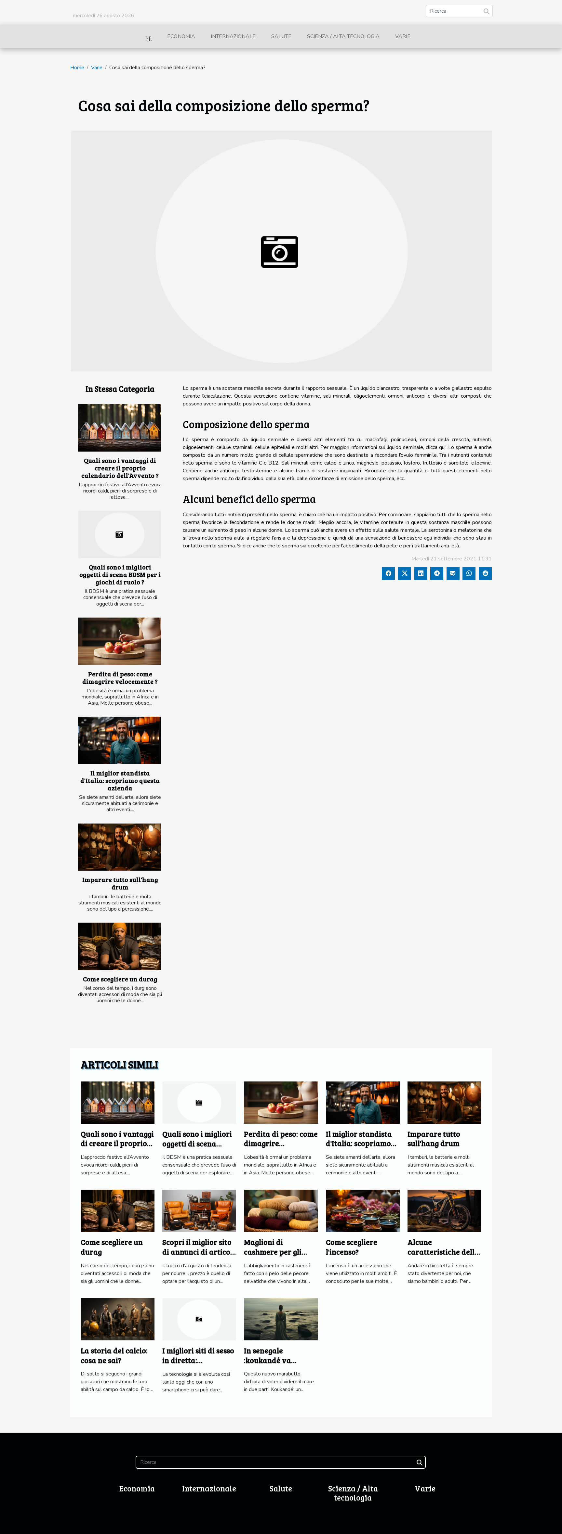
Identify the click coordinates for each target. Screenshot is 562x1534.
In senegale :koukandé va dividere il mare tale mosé (279, 1365)
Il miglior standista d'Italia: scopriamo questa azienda (120, 780)
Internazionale (233, 36)
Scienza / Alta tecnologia (343, 36)
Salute (281, 36)
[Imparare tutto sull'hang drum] (119, 847)
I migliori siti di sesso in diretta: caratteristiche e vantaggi (198, 1365)
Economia (181, 36)
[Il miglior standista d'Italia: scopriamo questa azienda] (119, 740)
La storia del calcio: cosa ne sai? (114, 1355)
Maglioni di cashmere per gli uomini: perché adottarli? (272, 1256)
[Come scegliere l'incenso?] (363, 1210)
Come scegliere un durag (120, 979)
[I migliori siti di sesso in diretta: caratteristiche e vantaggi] (199, 1319)
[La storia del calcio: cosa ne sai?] (117, 1319)
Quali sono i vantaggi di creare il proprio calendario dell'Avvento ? (120, 467)
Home (77, 67)
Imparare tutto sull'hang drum (120, 883)
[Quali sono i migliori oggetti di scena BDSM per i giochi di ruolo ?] (119, 534)
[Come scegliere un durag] (119, 946)
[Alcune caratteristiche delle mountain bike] (444, 1210)
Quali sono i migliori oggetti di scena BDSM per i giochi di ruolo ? (120, 574)
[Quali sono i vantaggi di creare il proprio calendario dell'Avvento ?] (119, 428)
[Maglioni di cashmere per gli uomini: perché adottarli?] (281, 1210)
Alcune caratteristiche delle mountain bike (443, 1251)
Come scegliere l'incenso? (351, 1247)
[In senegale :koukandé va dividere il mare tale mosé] (281, 1319)
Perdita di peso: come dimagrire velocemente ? (120, 677)
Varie (402, 36)
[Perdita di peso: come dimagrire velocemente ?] (119, 641)
